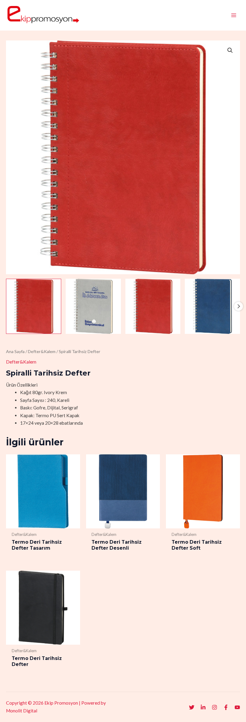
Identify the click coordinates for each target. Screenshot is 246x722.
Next (238, 306)
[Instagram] (214, 707)
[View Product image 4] (212, 306)
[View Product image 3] (153, 306)
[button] (230, 50)
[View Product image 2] (93, 306)
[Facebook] (226, 707)
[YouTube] (237, 707)
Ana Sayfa (15, 351)
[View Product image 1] (33, 306)
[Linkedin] (203, 707)
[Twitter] (191, 707)
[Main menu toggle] (233, 15)
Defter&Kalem (42, 351)
